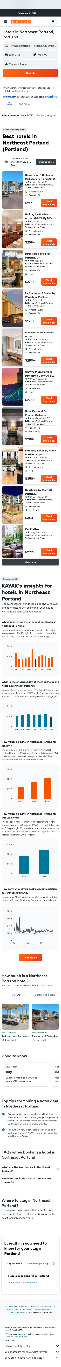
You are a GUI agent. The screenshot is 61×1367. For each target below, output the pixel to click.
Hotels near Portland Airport (23, 1282)
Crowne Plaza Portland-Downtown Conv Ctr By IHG (39, 374)
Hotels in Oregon (42, 1309)
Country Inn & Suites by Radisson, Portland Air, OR (41, 176)
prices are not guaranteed (16, 1336)
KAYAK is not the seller (17, 1346)
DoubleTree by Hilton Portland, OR (37, 255)
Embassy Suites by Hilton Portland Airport (40, 452)
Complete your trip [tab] (38, 1263)
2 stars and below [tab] (45, 994)
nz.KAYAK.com (11, 1306)
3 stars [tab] (16, 994)
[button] (57, 13)
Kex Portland (32, 529)
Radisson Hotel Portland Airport (39, 334)
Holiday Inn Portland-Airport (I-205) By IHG (38, 216)
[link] (30, 957)
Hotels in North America (41, 1306)
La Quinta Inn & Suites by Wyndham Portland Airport (40, 295)
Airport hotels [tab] (14, 1263)
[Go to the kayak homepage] (21, 21)
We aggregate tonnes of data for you (26, 1351)
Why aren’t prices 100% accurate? (24, 1357)
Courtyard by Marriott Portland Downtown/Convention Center (39, 492)
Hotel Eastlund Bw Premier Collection (36, 413)
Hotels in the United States (19, 1309)
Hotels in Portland (17, 1312)
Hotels (24, 1306)
